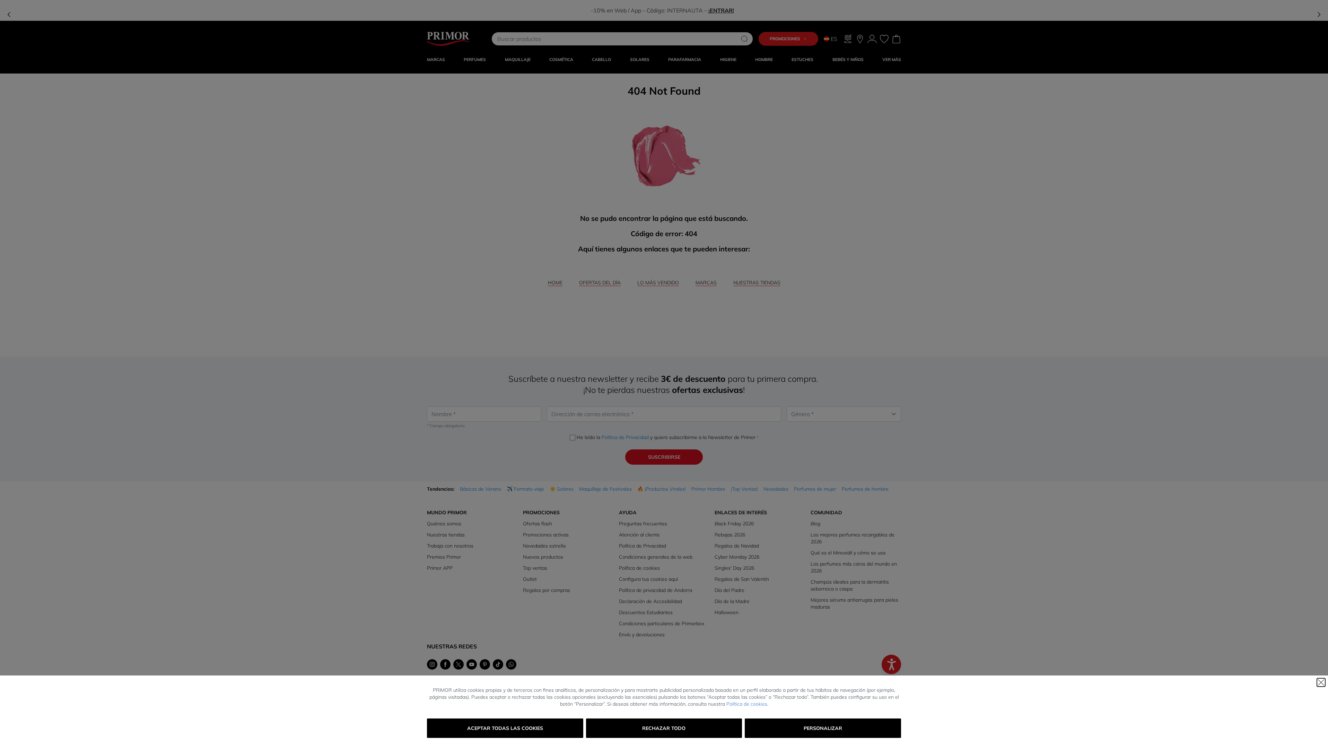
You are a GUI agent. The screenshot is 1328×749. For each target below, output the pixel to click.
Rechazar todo (663, 728)
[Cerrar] (1321, 682)
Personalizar (823, 728)
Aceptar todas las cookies (505, 728)
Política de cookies (746, 704)
